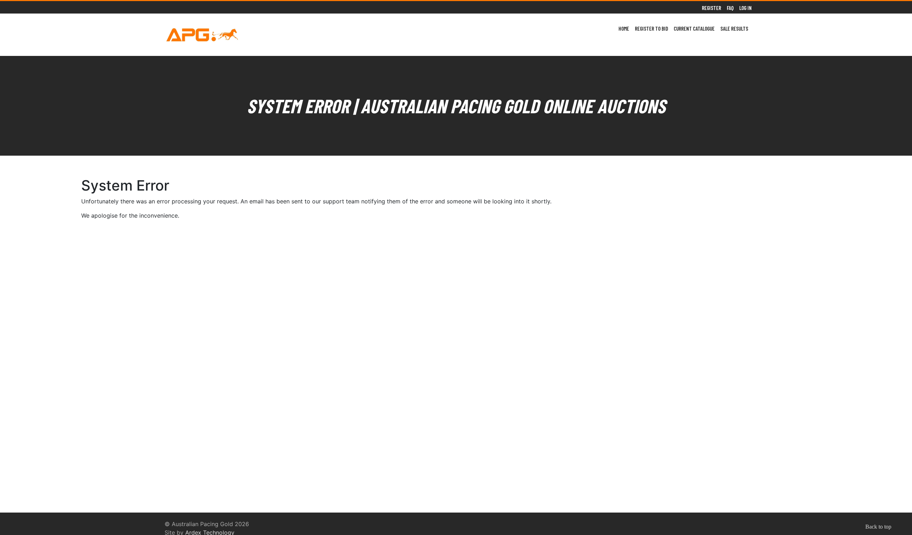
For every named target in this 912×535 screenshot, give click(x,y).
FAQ (730, 8)
